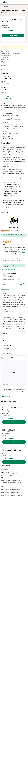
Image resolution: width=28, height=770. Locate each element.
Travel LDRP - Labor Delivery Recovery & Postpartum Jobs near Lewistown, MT (11, 481)
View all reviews (5, 289)
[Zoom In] (3, 362)
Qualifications (17, 69)
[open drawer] (25, 2)
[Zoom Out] (3, 364)
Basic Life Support (10, 138)
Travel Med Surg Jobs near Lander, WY (11, 492)
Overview (6, 69)
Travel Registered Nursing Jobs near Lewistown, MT (13, 486)
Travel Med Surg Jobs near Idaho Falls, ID (11, 489)
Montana (5, 6)
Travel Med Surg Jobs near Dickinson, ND (11, 495)
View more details (7, 353)
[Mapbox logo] (5, 384)
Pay (12, 69)
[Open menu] (1, 69)
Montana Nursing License (11, 133)
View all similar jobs (6, 469)
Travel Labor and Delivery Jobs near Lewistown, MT (13, 476)
